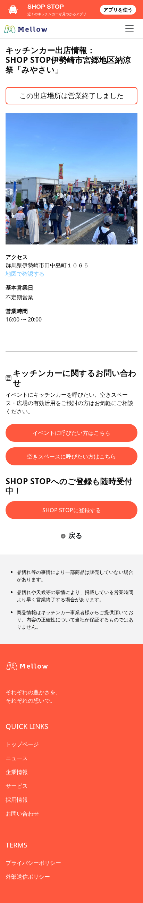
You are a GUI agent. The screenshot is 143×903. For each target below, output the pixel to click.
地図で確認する (25, 273)
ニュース (17, 758)
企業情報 (17, 772)
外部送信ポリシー (28, 876)
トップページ (22, 744)
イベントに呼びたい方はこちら (71, 433)
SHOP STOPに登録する (71, 510)
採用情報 (17, 799)
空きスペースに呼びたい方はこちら (71, 456)
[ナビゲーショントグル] (129, 28)
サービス (17, 786)
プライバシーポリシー (33, 863)
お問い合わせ (22, 813)
